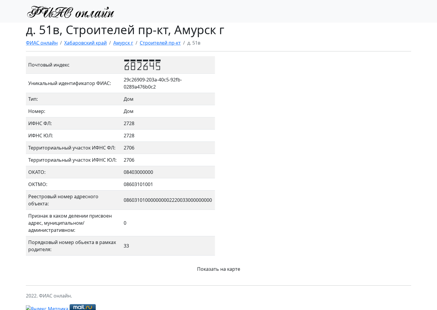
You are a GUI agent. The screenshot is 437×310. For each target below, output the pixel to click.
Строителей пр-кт (160, 43)
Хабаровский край (85, 43)
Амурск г (123, 43)
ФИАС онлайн (42, 43)
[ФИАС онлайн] (70, 11)
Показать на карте (218, 269)
